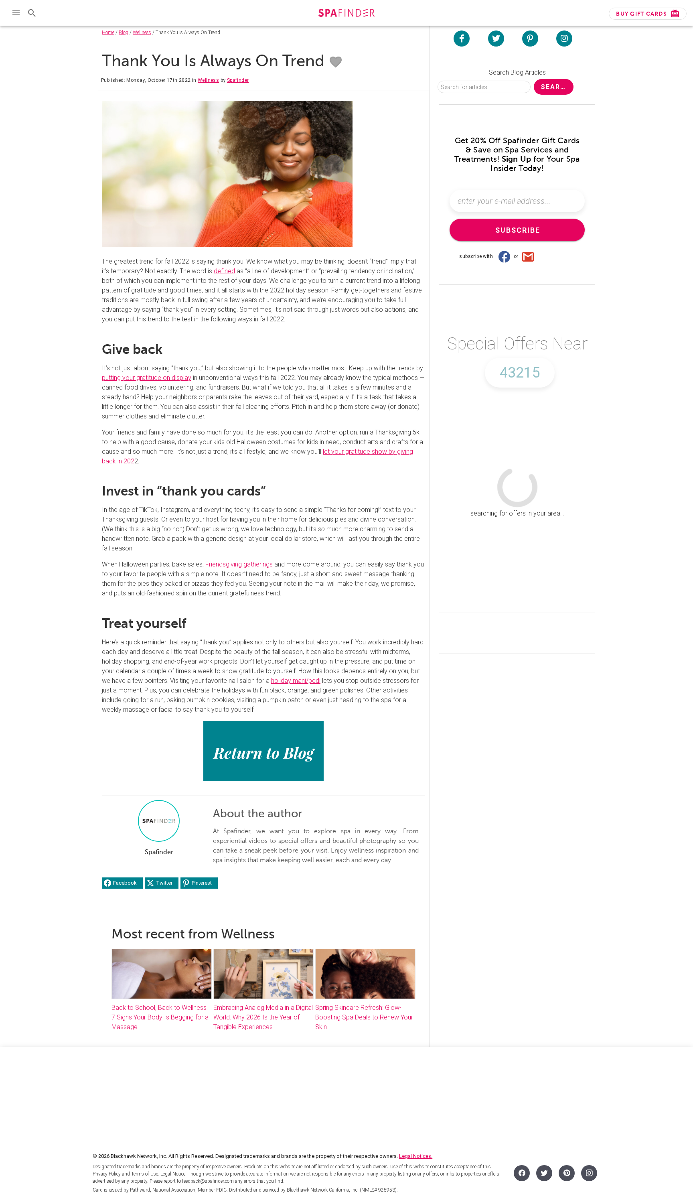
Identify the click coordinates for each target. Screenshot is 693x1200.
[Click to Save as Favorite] (335, 62)
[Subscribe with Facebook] (504, 256)
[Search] (32, 12)
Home (108, 32)
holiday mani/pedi (295, 680)
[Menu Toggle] (16, 12)
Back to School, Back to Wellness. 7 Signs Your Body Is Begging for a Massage (160, 1017)
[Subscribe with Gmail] (528, 256)
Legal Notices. (415, 1156)
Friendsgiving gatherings (239, 564)
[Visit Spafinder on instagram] (564, 38)
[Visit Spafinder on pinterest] (530, 38)
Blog (123, 32)
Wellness (142, 32)
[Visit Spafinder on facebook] (462, 38)
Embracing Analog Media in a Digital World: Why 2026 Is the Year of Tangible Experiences (263, 1017)
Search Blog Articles (517, 72)
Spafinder (238, 80)
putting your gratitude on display (146, 378)
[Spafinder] (346, 14)
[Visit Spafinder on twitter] (496, 38)
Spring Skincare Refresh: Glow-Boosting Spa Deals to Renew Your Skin (364, 1017)
